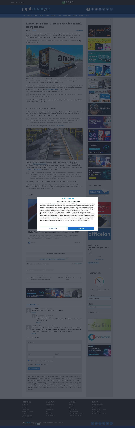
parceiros (53, 203)
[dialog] (67, 214)
